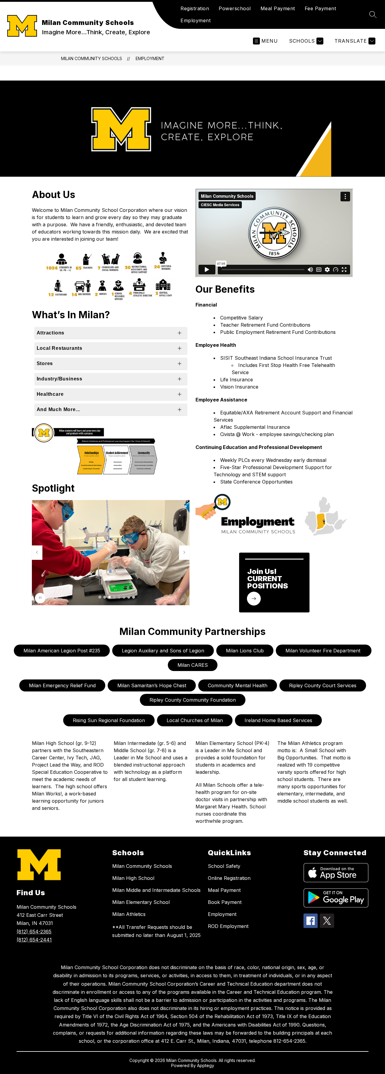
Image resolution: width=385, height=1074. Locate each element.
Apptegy (205, 1065)
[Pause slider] (40, 598)
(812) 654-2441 (34, 940)
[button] (99, 597)
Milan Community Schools (91, 58)
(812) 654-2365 (34, 932)
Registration (194, 8)
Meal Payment (277, 8)
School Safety (224, 866)
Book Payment (225, 902)
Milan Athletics (129, 914)
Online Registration (229, 878)
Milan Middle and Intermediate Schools (156, 890)
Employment (195, 20)
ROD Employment (228, 926)
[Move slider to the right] (184, 553)
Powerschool (235, 8)
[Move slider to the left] (37, 553)
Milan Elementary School (141, 902)
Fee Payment (320, 8)
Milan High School (133, 878)
